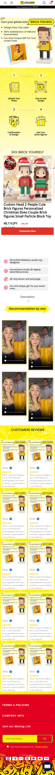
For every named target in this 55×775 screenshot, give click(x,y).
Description (27, 297)
